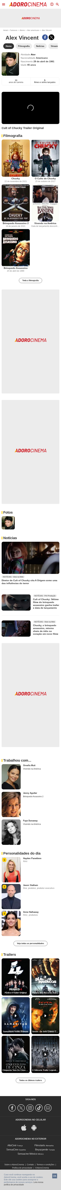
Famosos (13, 30)
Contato (30, 1164)
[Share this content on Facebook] (45, 37)
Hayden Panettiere (32, 858)
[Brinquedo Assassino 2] (16, 202)
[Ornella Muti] (11, 776)
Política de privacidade (22, 1168)
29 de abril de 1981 (44, 61)
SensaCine (12, 1149)
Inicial (5, 30)
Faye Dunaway (30, 820)
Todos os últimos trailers (30, 1080)
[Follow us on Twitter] (21, 1108)
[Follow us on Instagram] (30, 1108)
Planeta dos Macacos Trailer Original (46, 993)
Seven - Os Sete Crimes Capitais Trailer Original (46, 1031)
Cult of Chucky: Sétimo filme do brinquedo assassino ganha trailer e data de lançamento (46, 603)
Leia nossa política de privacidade (23, 1183)
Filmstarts (39, 1145)
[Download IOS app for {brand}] (25, 1127)
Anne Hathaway (31, 912)
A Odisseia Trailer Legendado (45, 1070)
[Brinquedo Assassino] (16, 247)
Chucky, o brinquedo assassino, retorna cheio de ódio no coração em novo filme (45, 629)
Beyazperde (41, 1149)
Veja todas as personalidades (30, 943)
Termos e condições (45, 1164)
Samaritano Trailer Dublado (15, 1031)
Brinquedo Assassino (16, 268)
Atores (22, 30)
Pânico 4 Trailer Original (16, 993)
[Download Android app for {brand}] (35, 1127)
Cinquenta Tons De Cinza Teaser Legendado (16, 1070)
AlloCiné (11, 1145)
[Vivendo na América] (45, 202)
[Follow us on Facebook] (12, 1108)
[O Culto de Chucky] (45, 158)
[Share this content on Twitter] (51, 37)
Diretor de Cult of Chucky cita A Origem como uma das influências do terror (29, 582)
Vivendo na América (45, 223)
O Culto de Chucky (45, 178)
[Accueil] (27, 4)
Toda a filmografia (30, 280)
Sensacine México (27, 1153)
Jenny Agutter (30, 793)
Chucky (15, 178)
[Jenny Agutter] (11, 804)
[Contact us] (48, 1108)
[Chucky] (16, 158)
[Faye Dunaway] (11, 832)
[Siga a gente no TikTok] (39, 1108)
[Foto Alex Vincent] (8, 522)
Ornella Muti (29, 765)
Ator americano (33, 30)
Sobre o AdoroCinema (14, 1164)
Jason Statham (30, 885)
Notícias (10, 538)
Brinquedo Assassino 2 (16, 223)
